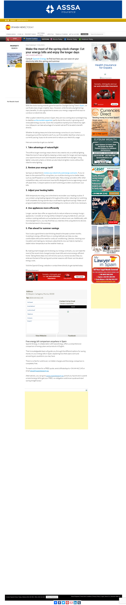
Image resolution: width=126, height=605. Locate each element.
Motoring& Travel (41, 34)
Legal (102, 596)
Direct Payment (75, 596)
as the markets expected (43, 120)
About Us (107, 596)
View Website (41, 336)
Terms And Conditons (86, 596)
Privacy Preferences (52, 597)
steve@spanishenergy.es (39, 371)
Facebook (72, 336)
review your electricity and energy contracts (60, 173)
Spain (82, 105)
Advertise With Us (115, 596)
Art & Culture (74, 34)
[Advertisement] (56, 410)
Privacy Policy (96, 596)
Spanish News (11, 34)
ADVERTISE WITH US (22, 20)
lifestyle (50, 34)
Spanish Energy (39, 58)
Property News (30, 34)
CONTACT (13, 20)
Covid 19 (20, 34)
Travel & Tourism (61, 34)
